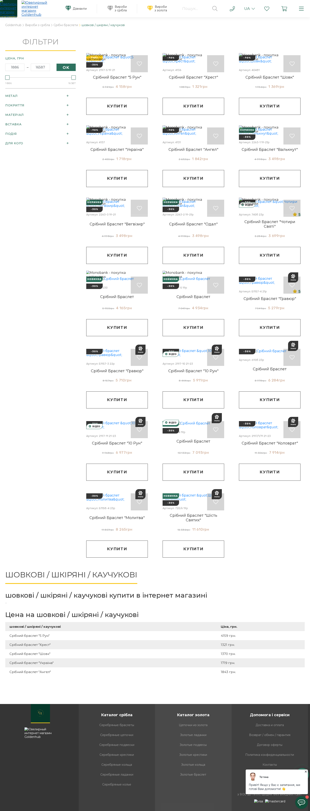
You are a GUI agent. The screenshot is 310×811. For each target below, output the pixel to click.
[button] (266, 8)
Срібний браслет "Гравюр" (270, 298)
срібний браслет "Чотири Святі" (269, 224)
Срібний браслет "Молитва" (117, 517)
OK (66, 67)
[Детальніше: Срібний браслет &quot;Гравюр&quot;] (270, 281)
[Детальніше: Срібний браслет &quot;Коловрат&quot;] (270, 425)
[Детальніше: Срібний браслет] (193, 423)
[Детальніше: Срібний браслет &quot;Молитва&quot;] (117, 497)
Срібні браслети (66, 25)
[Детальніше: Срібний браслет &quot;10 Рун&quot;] (193, 353)
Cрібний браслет (270, 369)
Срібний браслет (117, 296)
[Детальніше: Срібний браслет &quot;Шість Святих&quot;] (193, 497)
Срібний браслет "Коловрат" (270, 443)
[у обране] (139, 63)
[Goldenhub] (27, 8)
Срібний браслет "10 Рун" (193, 371)
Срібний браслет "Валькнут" (270, 149)
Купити (117, 106)
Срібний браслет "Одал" (193, 224)
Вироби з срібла (37, 25)
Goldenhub (13, 25)
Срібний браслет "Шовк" (269, 77)
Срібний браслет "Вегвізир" (117, 224)
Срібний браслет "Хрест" (193, 77)
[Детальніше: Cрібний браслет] (270, 351)
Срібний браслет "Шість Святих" (193, 517)
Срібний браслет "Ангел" (193, 149)
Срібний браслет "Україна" (117, 149)
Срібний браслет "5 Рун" (117, 77)
